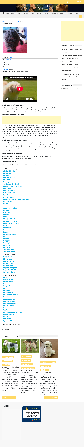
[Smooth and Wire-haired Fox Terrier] (11, 346)
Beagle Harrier (8, 281)
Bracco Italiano (8, 261)
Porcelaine (7, 319)
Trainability (5, 69)
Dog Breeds (7, 361)
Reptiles (54, 13)
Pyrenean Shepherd (10, 321)
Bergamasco (7, 257)
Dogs (12, 13)
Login (68, 2)
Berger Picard (8, 286)
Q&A (7, 13)
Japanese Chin (8, 206)
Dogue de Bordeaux (10, 303)
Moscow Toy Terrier (10, 221)
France (13, 57)
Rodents (39, 13)
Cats (19, 13)
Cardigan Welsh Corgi (11, 184)
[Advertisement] (31, 120)
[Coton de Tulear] (49, 348)
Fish (32, 13)
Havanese (6, 204)
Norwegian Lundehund (11, 223)
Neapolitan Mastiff (9, 270)
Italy (11, 57)
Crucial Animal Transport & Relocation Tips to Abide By (70, 63)
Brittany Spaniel (9, 299)
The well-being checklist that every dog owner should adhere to (72, 57)
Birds (25, 13)
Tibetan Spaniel (8, 249)
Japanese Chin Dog (10, 208)
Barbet (5, 277)
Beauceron (7, 284)
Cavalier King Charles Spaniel (13, 186)
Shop (77, 13)
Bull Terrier (7, 180)
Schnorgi (6, 243)
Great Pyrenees (8, 308)
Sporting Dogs (28, 368)
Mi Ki (5, 217)
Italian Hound (8, 265)
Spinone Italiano (9, 272)
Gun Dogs (26, 360)
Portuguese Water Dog (11, 234)
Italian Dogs (27, 364)
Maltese (6, 214)
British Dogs (8, 357)
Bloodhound (7, 290)
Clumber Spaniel (9, 301)
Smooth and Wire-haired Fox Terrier (10, 368)
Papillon (6, 225)
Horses (46, 13)
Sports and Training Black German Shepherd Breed (71, 69)
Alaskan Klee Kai (9, 171)
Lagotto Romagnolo (10, 268)
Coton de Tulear (9, 193)
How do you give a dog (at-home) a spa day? (72, 51)
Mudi (5, 397)
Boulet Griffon (8, 292)
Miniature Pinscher (10, 219)
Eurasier (6, 195)
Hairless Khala (8, 201)
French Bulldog (8, 197)
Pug (4, 236)
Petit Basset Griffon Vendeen (13, 312)
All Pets (70, 13)
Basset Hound (8, 279)
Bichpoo (6, 175)
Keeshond (6, 210)
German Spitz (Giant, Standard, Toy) (16, 199)
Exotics (62, 13)
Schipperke (7, 241)
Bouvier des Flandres (10, 295)
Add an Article (76, 2)
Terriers (6, 365)
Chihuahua (7, 188)
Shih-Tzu (6, 247)
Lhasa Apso (7, 212)
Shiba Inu (6, 245)
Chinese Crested (9, 190)
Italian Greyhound (9, 263)
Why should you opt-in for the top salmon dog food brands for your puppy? (71, 76)
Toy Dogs (45, 370)
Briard (5, 297)
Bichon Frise (7, 173)
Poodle (5, 232)
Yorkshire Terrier (9, 251)
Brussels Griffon (9, 177)
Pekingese (7, 227)
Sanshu (6, 238)
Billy (4, 288)
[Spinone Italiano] (30, 346)
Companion (8, 59)
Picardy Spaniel (8, 314)
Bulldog (6, 182)
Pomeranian (7, 230)
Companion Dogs (48, 362)
